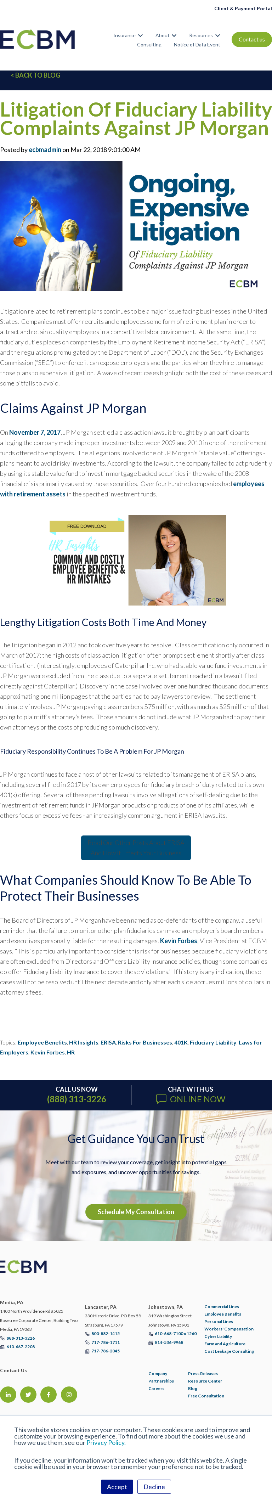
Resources (201, 35)
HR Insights (83, 1042)
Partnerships (161, 1381)
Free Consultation (206, 1395)
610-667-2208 (20, 1346)
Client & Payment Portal (243, 8)
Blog (192, 1388)
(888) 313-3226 (76, 1099)
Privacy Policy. (106, 1442)
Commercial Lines (221, 1306)
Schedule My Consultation (136, 1212)
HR (71, 1052)
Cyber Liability (218, 1336)
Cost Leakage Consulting (229, 1351)
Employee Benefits (42, 1042)
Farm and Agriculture (224, 1343)
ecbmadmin (45, 149)
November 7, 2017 (35, 432)
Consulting (149, 44)
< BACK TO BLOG (35, 75)
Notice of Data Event (197, 44)
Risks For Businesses (145, 1042)
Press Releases (203, 1373)
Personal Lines (218, 1321)
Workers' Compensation (229, 1329)
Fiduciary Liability (213, 1042)
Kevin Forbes (178, 941)
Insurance (124, 35)
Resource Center (205, 1381)
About (162, 35)
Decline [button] (154, 1487)
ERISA (108, 1042)
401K (181, 1042)
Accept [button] (117, 1487)
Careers (156, 1388)
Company (157, 1373)
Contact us (252, 39)
